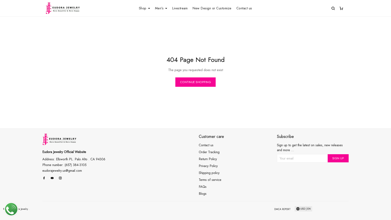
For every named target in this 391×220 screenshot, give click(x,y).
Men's (159, 8)
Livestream (180, 8)
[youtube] (53, 178)
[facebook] (45, 178)
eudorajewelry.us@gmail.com (62, 170)
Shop (142, 8)
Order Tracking (209, 152)
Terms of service (210, 179)
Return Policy (208, 159)
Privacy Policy (208, 166)
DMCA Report (282, 209)
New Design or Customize (212, 8)
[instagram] (61, 178)
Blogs (202, 193)
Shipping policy (209, 172)
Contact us (244, 8)
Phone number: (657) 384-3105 (64, 165)
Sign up (338, 158)
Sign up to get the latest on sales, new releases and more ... (310, 147)
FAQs (202, 186)
